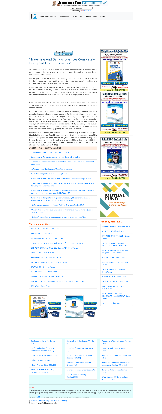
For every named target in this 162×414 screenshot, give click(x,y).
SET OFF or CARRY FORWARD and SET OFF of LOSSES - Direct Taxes (57, 243)
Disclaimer (55, 400)
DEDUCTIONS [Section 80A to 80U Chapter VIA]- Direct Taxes (54, 248)
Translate (87, 10)
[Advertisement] (81, 34)
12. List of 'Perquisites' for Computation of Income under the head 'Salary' (59, 217)
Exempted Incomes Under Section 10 (81, 370)
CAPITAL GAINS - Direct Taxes (42, 253)
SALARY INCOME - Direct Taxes (43, 267)
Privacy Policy (44, 400)
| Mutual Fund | (91, 16)
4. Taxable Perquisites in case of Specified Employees (51, 169)
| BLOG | (101, 16)
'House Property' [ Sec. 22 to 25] (43, 365)
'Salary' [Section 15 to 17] (40, 360)
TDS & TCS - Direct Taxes (40, 286)
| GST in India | (64, 16)
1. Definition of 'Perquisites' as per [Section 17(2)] (50, 152)
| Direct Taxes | (77, 16)
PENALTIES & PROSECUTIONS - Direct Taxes (48, 276)
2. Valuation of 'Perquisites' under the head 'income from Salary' (56, 157)
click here (40, 397)
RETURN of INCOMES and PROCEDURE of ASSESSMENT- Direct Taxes (57, 281)
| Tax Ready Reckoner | (48, 16)
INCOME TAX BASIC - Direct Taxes (44, 272)
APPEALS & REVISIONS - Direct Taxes (45, 229)
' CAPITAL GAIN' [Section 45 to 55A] (44, 355)
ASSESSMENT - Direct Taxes (41, 233)
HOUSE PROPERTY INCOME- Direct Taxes (47, 257)
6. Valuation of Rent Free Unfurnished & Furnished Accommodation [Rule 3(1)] (61, 178)
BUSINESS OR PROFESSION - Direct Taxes (47, 238)
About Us (33, 400)
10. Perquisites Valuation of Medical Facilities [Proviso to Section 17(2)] (57, 205)
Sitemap (64, 400)
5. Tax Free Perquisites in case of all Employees (49, 174)
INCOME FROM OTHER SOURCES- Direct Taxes (49, 262)
